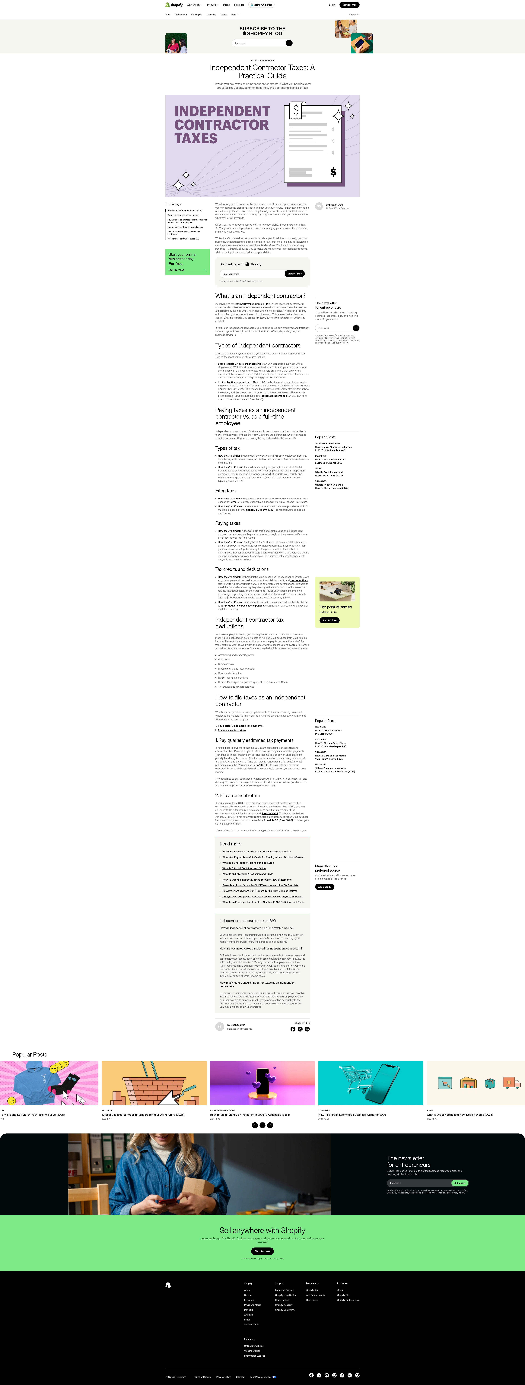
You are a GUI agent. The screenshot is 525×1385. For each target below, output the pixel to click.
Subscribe (459, 1183)
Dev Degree (312, 1300)
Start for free (349, 4)
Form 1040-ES (261, 765)
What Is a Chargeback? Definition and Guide (248, 862)
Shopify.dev (312, 1290)
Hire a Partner (282, 1300)
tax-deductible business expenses (243, 605)
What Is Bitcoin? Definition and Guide (244, 868)
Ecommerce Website (254, 1355)
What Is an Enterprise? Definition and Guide (247, 874)
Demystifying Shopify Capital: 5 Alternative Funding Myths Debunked (262, 896)
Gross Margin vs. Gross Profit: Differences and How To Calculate (260, 885)
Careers (248, 1295)
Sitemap (240, 1377)
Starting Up (196, 14)
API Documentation (316, 1295)
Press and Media (252, 1305)
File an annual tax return (232, 730)
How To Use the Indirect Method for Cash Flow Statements (257, 879)
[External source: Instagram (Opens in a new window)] (334, 1375)
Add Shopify (324, 887)
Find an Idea (181, 14)
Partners (248, 1309)
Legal (247, 1319)
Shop (340, 1290)
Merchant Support (284, 1290)
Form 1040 (236, 501)
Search (352, 14)
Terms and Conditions (436, 1193)
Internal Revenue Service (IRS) (252, 304)
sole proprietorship (250, 363)
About (247, 1290)
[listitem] (262, 1090)
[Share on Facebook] (293, 1029)
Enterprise (239, 4)
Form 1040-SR (270, 813)
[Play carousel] (262, 1125)
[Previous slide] (255, 1125)
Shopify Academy (284, 1305)
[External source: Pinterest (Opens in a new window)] (357, 1375)
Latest (224, 14)
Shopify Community (285, 1309)
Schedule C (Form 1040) (260, 509)
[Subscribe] (289, 43)
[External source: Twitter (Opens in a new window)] (319, 1375)
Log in (332, 4)
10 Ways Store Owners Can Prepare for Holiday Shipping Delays (259, 890)
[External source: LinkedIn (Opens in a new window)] (350, 1375)
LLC (263, 382)
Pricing (226, 4)
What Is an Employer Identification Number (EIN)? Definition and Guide (263, 902)
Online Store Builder (254, 1346)
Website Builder (252, 1350)
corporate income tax (274, 395)
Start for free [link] (295, 273)
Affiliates (248, 1314)
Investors (249, 1300)
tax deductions (299, 580)
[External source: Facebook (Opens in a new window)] (311, 1375)
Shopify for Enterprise (348, 1300)
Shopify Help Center (285, 1295)
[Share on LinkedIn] (307, 1029)
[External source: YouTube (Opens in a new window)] (327, 1375)
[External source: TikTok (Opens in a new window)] (342, 1375)
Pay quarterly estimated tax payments (240, 725)
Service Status (251, 1324)
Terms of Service (202, 1377)
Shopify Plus (343, 1295)
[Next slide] (270, 1125)
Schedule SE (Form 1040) (278, 820)
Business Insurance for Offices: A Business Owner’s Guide (256, 851)
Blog (167, 14)
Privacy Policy (341, 343)
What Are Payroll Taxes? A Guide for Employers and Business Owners (263, 857)
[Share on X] (300, 1029)
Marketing (211, 14)
